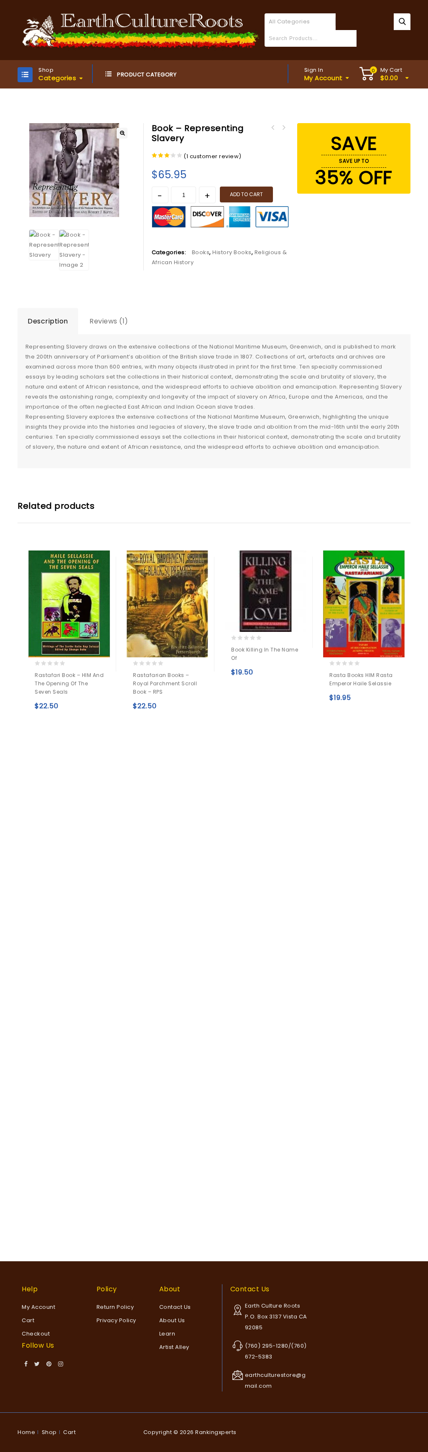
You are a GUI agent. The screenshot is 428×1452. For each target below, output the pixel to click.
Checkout (36, 1334)
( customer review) (212, 156)
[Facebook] (26, 1364)
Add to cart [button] (43, 709)
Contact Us (175, 1307)
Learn (167, 1334)
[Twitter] (37, 1364)
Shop (49, 1432)
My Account (38, 1307)
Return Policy (115, 1307)
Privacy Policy (116, 1320)
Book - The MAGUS (283, 127)
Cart (28, 1320)
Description (48, 321)
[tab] (48, 321)
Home (26, 1432)
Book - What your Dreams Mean (273, 127)
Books (201, 252)
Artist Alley (174, 1347)
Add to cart (246, 194)
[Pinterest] (49, 1364)
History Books (232, 252)
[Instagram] (61, 1364)
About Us (172, 1320)
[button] (122, 133)
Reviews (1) (108, 321)
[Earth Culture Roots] (141, 29)
